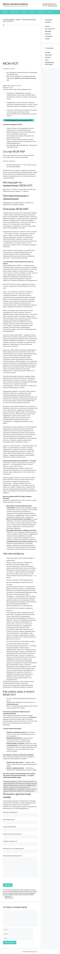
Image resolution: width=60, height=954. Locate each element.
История (47, 52)
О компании (41, 12)
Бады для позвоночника (29, 893)
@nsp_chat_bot (52, 5)
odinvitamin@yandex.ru (49, 4)
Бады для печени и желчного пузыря (12, 893)
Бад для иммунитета (25, 889)
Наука (47, 60)
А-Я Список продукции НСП (12, 889)
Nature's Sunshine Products (15, 4)
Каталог (5, 12)
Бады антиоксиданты (14, 891)
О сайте (49, 12)
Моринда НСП (8, 896)
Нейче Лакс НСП (9, 897)
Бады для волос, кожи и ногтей (28, 891)
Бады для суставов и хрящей (10, 894)
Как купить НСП (14, 12)
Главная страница (8, 19)
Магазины (24, 12)
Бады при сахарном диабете (26, 894)
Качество (48, 57)
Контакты (32, 12)
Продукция (48, 55)
